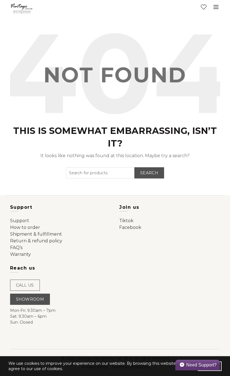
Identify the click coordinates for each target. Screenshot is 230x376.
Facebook (130, 227)
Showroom (30, 299)
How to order (25, 227)
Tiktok (126, 220)
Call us (25, 285)
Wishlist (203, 7)
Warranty (20, 254)
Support (19, 220)
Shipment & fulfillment (36, 234)
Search (149, 172)
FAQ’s (16, 247)
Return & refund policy (36, 240)
